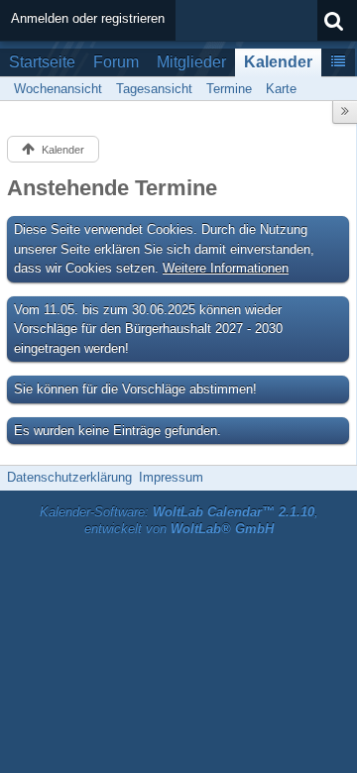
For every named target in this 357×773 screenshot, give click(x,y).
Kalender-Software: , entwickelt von (179, 520)
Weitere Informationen (226, 268)
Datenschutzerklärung (69, 477)
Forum (116, 62)
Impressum (171, 477)
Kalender (278, 62)
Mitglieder (191, 62)
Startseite (42, 62)
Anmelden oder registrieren (88, 18)
